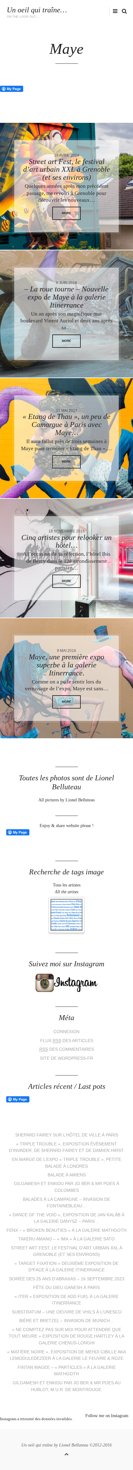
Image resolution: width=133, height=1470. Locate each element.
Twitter (43, 1426)
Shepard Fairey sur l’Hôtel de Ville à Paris (66, 1135)
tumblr (89, 1426)
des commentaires (66, 1049)
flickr (80, 1426)
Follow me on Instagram (106, 1415)
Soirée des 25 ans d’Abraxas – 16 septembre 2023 (66, 1279)
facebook (52, 1426)
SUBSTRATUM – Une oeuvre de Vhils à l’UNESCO (67, 1312)
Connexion (66, 1031)
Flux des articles (66, 1040)
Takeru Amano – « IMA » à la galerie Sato (66, 1239)
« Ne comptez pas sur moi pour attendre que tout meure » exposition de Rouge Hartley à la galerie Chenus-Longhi (66, 1336)
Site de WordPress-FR (66, 1058)
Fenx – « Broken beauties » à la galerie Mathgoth (66, 1230)
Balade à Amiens (67, 1175)
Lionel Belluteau (73, 1445)
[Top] (66, 1453)
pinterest (61, 1426)
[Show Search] (123, 11)
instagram (71, 1426)
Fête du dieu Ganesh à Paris (66, 1287)
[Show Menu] (114, 11)
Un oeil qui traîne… (37, 10)
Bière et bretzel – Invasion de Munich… (66, 1320)
